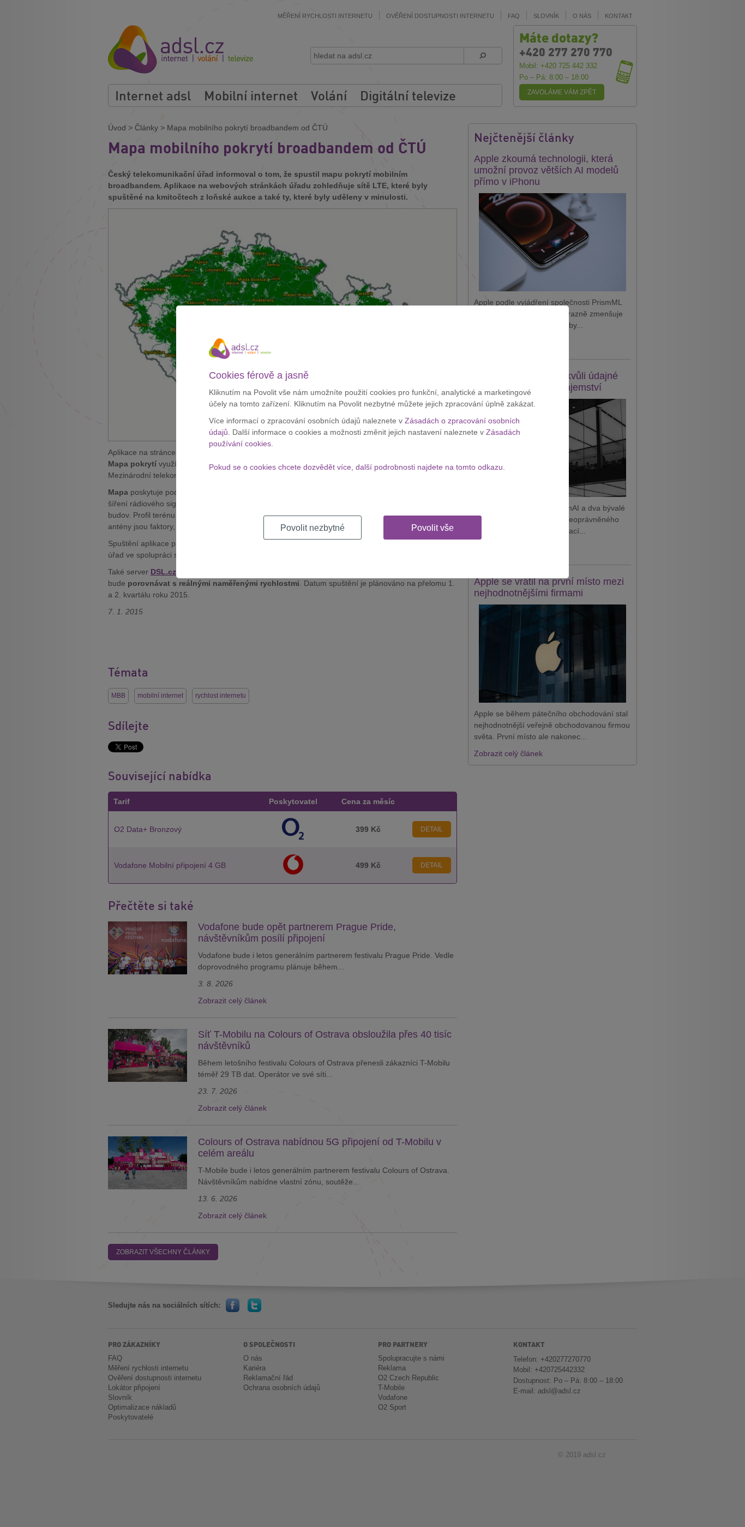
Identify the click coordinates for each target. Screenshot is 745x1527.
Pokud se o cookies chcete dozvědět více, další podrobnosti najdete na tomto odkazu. (357, 467)
